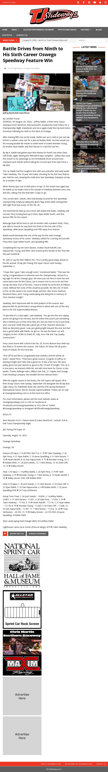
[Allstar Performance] (22, 627)
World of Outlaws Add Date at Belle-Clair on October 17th (86, 69)
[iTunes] (100, 2)
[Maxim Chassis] (22, 674)
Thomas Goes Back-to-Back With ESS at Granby (87, 167)
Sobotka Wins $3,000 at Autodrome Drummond (87, 143)
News (14, 30)
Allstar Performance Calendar (38, 30)
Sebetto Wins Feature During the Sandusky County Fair (86, 93)
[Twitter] (78, 2)
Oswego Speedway (31, 68)
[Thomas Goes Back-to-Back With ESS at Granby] (89, 161)
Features (85, 30)
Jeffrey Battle (17, 533)
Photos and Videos (67, 30)
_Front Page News (14, 68)
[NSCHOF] (22, 587)
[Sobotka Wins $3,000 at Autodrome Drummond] (89, 136)
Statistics (7, 35)
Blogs (99, 30)
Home (4, 30)
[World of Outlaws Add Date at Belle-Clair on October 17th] (89, 63)
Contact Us (21, 35)
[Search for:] (91, 40)
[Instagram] (89, 2)
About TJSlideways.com (51, 764)
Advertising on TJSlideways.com (78, 764)
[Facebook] (83, 2)
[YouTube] (94, 2)
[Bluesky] (105, 2)
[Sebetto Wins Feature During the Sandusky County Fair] (89, 88)
